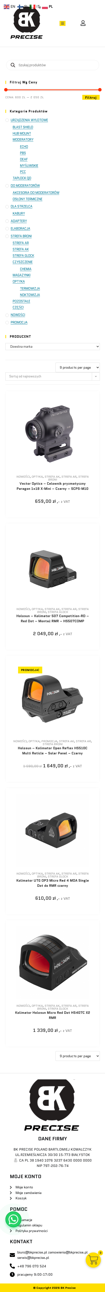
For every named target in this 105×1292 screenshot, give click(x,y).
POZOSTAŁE (21, 301)
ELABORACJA (20, 228)
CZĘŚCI (18, 307)
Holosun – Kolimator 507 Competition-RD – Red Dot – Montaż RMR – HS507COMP (52, 618)
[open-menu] (62, 23)
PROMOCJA (19, 322)
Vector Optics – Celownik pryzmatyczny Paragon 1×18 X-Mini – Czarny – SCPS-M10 (52, 486)
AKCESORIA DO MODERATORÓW (36, 192)
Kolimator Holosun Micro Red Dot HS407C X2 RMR (52, 1015)
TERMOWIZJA (30, 288)
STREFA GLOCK (23, 255)
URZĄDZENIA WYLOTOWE (29, 120)
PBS (23, 153)
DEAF (24, 159)
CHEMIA (26, 269)
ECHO (24, 146)
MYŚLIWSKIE (29, 165)
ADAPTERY (19, 221)
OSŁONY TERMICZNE (27, 199)
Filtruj (91, 97)
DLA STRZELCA (21, 206)
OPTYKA (19, 281)
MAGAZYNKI (22, 275)
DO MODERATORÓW (25, 185)
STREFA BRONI (21, 236)
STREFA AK (21, 249)
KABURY (19, 213)
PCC (23, 171)
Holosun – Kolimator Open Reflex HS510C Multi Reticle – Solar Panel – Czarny (52, 751)
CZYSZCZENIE (23, 262)
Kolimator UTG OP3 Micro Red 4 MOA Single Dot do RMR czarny (52, 883)
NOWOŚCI (18, 315)
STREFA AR (21, 243)
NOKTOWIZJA (30, 295)
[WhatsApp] (13, 1219)
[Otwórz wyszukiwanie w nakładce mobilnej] (52, 65)
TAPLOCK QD (22, 178)
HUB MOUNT (22, 133)
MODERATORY (23, 139)
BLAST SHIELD (23, 127)
